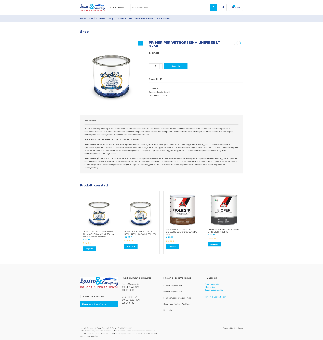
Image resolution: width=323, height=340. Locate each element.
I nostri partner (163, 18)
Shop (110, 18)
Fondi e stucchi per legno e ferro (177, 298)
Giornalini (165, 95)
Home (83, 18)
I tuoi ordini (210, 287)
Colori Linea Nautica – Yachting (176, 304)
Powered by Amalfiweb (233, 328)
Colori (158, 95)
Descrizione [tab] (90, 121)
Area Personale (212, 284)
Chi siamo (121, 18)
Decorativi (167, 310)
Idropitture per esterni (172, 291)
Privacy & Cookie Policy (215, 296)
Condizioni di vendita (214, 290)
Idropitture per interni (172, 285)
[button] (140, 43)
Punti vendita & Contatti (141, 18)
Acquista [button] (89, 249)
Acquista (176, 66)
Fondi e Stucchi (163, 92)
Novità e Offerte (97, 18)
